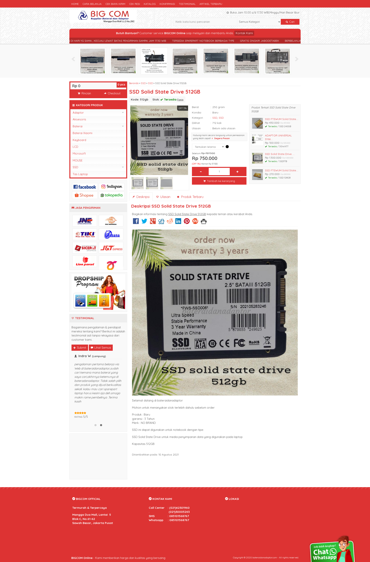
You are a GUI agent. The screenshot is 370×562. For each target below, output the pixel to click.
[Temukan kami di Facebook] (85, 186)
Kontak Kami (244, 33)
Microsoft (79, 153)
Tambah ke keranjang (220, 181)
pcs (121, 84)
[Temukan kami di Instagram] (111, 186)
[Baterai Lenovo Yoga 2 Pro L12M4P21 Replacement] (219, 61)
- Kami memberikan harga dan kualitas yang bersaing (118, 555)
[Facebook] (136, 222)
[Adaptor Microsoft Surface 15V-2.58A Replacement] (95, 61)
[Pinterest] (187, 222)
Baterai (77, 126)
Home (75, 3)
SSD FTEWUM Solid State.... (281, 119)
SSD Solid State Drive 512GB (164, 91)
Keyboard (79, 140)
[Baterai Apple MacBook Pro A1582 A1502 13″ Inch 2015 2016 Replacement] (280, 61)
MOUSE (77, 160)
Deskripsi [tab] (142, 197)
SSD (143, 83)
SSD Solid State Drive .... (280, 154)
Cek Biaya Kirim (115, 3)
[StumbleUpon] (195, 222)
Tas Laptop (80, 174)
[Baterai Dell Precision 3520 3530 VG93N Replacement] (126, 61)
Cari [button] (291, 22)
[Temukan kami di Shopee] (85, 195)
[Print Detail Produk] (204, 222)
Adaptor (78, 112)
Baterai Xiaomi (82, 133)
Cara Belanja (92, 3)
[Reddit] (170, 222)
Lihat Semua (102, 347)
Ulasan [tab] (164, 197)
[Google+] (153, 222)
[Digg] (161, 222)
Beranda (134, 83)
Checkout (113, 93)
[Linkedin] (178, 222)
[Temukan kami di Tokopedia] (111, 195)
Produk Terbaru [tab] (192, 197)
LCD (75, 147)
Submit (81, 347)
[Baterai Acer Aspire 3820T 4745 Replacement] (157, 61)
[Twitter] (144, 222)
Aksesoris (79, 119)
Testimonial (187, 3)
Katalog (150, 3)
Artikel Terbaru (210, 3)
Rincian (86, 93)
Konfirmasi (167, 3)
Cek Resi (134, 3)
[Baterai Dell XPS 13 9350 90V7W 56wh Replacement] (249, 61)
